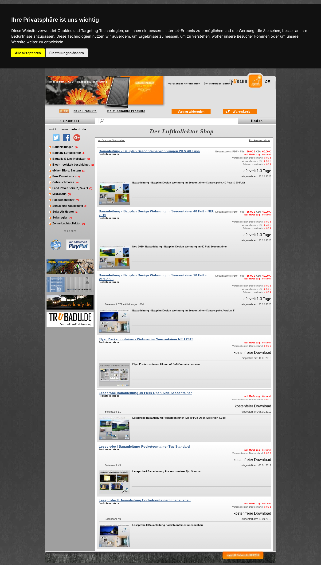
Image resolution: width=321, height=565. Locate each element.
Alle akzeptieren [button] (28, 53)
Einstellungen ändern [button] (66, 53)
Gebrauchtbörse (65, 182)
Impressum (56, 81)
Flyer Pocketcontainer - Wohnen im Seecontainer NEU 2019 (146, 339)
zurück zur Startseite (111, 140)
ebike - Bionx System (68, 170)
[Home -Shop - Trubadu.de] (253, 91)
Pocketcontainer (65, 200)
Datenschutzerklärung (92, 81)
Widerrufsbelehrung (218, 83)
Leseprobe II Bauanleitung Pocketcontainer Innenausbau (145, 500)
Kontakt (72, 121)
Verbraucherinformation (184, 83)
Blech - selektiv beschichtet (73, 164)
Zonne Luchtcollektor (68, 223)
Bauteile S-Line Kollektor (71, 158)
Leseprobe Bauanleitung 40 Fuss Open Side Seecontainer (145, 393)
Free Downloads (66, 176)
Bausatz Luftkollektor (68, 153)
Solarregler (62, 217)
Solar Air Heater (65, 211)
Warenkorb (242, 111)
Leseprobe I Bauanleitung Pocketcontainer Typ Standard (144, 446)
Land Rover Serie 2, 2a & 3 (72, 188)
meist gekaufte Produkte (126, 111)
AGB (71, 81)
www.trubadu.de (74, 129)
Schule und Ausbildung (69, 205)
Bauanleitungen (65, 147)
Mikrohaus (61, 194)
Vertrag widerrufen (191, 111)
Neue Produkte (85, 111)
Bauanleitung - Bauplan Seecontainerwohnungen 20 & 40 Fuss (149, 151)
